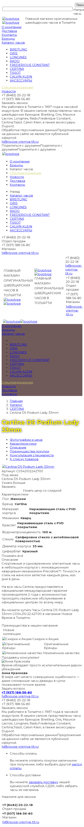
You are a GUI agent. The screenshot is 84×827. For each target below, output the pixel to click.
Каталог (16, 405)
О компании (11, 27)
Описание (18, 447)
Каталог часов (13, 42)
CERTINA (17, 69)
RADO (15, 61)
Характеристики (23, 444)
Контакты (9, 35)
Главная (16, 401)
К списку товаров (24, 459)
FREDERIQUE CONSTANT (30, 65)
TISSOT (15, 73)
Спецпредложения (17, 87)
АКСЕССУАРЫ (21, 80)
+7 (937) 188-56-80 (17, 692)
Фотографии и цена (26, 440)
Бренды (8, 39)
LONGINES (18, 57)
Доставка (9, 31)
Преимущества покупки (29, 451)
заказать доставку (43, 782)
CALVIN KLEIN (21, 76)
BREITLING (18, 49)
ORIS (14, 53)
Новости (9, 91)
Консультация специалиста (32, 455)
